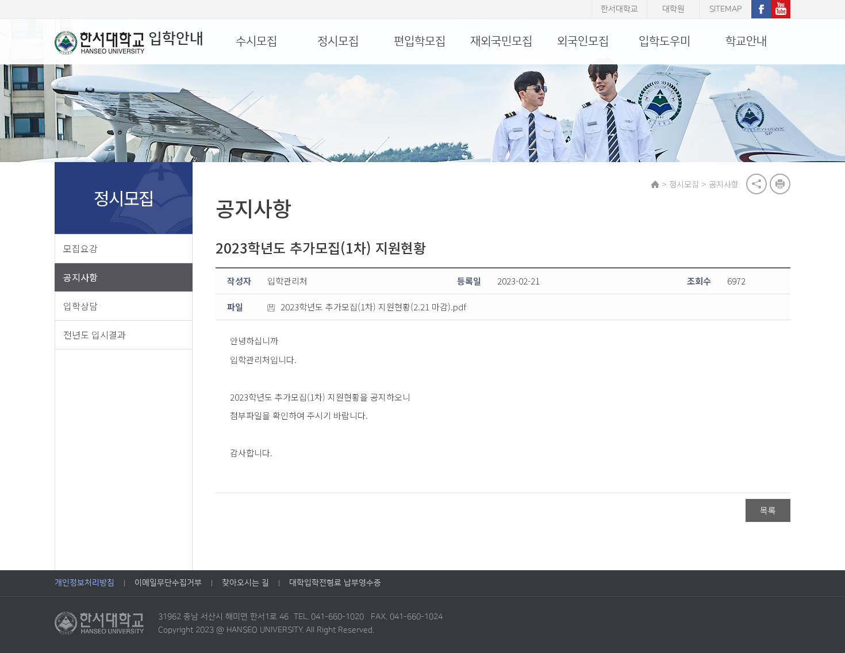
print (780, 184)
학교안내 (746, 41)
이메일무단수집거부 (168, 582)
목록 (768, 510)
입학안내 (175, 38)
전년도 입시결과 (94, 334)
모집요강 (80, 248)
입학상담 (80, 306)
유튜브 (780, 9)
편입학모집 (419, 41)
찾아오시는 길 (245, 582)
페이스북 (761, 9)
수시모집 (256, 41)
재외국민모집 (501, 41)
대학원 (673, 9)
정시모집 (338, 41)
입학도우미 (664, 41)
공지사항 (80, 277)
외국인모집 (583, 41)
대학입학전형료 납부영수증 (335, 582)
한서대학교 (619, 9)
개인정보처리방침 (84, 582)
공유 (756, 184)
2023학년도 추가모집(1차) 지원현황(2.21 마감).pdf (373, 307)
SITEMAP (725, 9)
